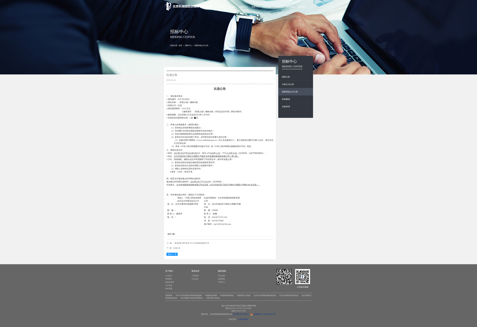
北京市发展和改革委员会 (288, 295)
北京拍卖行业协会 (213, 298)
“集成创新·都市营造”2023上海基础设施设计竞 (191, 243)
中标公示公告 (288, 84)
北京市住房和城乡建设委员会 (265, 295)
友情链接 (221, 279)
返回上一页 (172, 254)
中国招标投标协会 (227, 295)
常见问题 (221, 276)
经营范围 (168, 289)
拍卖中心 (255, 7)
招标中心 (244, 7)
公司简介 (168, 276)
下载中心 (221, 282)
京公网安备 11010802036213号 (264, 314)
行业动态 (195, 279)
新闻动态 (267, 7)
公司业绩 (168, 285)
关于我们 (232, 7)
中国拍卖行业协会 (244, 295)
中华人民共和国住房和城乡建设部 (189, 295)
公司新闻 (195, 276)
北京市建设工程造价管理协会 (191, 298)
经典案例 (286, 99)
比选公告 (176, 248)
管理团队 (168, 279)
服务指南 (291, 7)
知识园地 (279, 7)
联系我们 (302, 7)
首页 (222, 7)
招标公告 (286, 77)
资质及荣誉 (169, 282)
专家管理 (286, 107)
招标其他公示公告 (290, 92)
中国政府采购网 (211, 295)
